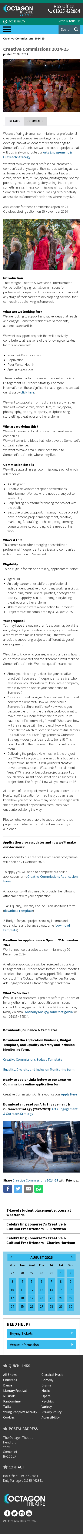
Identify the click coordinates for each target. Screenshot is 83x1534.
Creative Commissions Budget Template (32, 1059)
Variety (47, 1406)
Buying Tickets (21, 1333)
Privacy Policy (52, 1412)
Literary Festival (15, 1390)
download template (18, 910)
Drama (46, 1385)
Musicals (9, 1396)
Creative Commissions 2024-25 (35, 1180)
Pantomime (12, 1401)
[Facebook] (7, 1513)
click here (27, 392)
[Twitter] (14, 1513)
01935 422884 (66, 11)
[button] (69, 29)
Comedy (47, 1380)
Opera (46, 1396)
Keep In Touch (68, 21)
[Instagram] (22, 1513)
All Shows (10, 1374)
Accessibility (14, 21)
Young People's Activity (20, 1412)
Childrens (10, 1380)
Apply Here (69, 1094)
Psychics (48, 1401)
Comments (35, 121)
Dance (7, 1385)
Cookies (9, 1417)
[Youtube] (29, 1513)
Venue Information (24, 1344)
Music (46, 1390)
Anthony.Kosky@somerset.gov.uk (49, 1012)
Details (14, 121)
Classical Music (52, 1374)
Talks (7, 1406)
